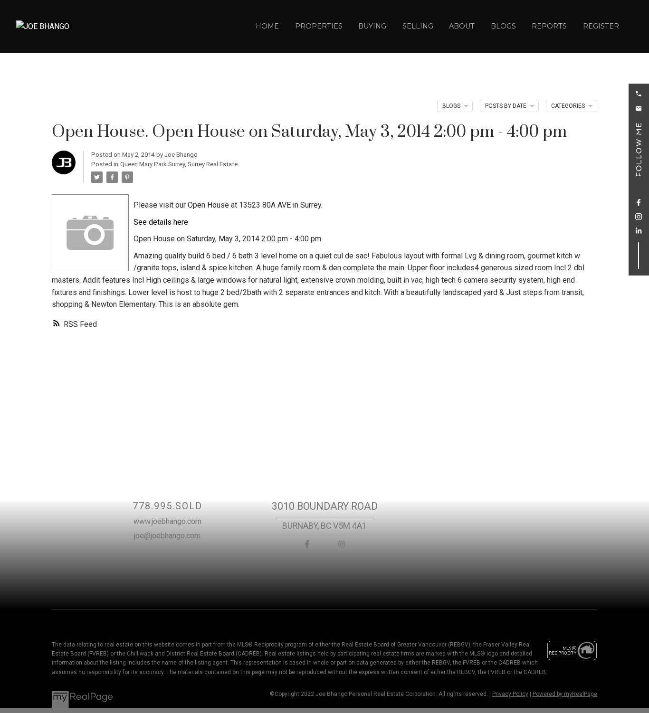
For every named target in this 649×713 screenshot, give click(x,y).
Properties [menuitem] (319, 26)
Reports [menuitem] (549, 26)
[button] (638, 93)
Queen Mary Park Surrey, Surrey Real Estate (179, 164)
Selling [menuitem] (417, 26)
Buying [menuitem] (372, 26)
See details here (161, 222)
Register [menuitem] (601, 26)
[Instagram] (342, 544)
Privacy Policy (510, 694)
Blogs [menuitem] (503, 26)
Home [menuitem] (267, 26)
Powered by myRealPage (565, 694)
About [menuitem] (462, 26)
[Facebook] (307, 544)
